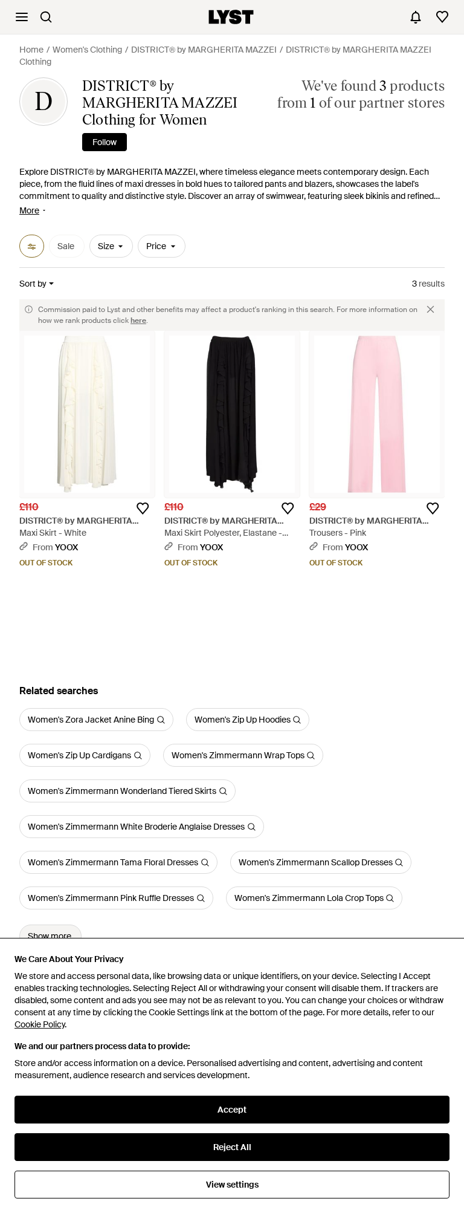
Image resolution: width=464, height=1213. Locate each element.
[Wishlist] (442, 17)
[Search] (46, 17)
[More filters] (31, 246)
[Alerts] (416, 17)
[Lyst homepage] (231, 17)
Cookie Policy (39, 1024)
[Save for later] (142, 508)
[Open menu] (22, 17)
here (138, 320)
